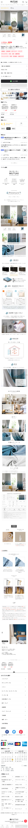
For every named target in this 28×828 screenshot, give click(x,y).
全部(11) (3, 128)
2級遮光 (3, 51)
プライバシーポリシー (22, 812)
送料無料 (8, 51)
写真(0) (8, 128)
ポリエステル (4, 54)
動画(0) (13, 128)
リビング (7, 4)
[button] (1, 109)
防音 (11, 56)
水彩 (10, 54)
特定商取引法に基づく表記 (10, 812)
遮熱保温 (17, 54)
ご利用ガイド (14, 814)
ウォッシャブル (4, 56)
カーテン (3, 4)
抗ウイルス (14, 51)
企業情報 (2, 812)
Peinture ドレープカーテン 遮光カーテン (18, 4)
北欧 (13, 54)
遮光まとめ (20, 56)
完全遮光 (15, 56)
